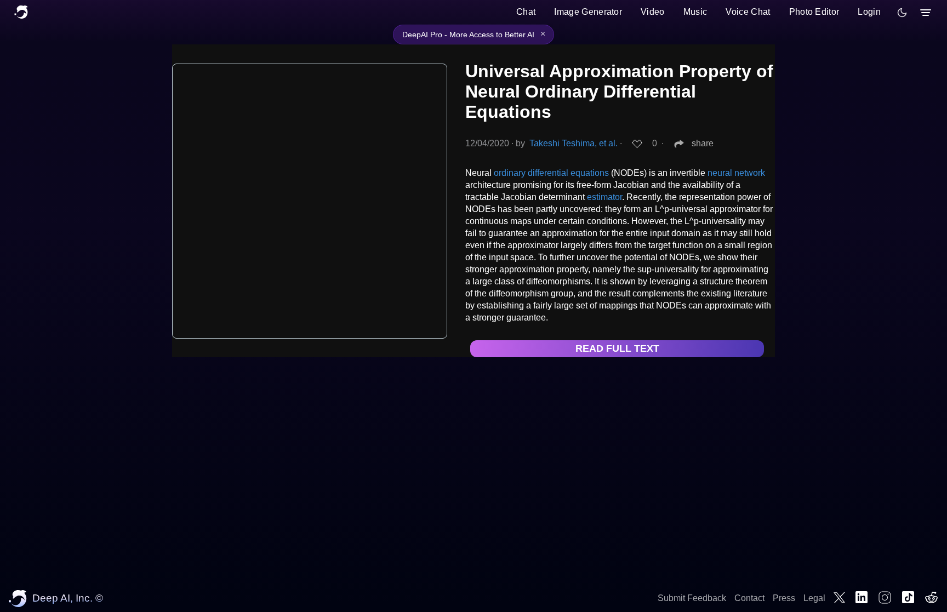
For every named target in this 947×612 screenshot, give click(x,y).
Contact (749, 598)
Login (869, 11)
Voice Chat (748, 11)
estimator (604, 197)
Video (653, 11)
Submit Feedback (692, 598)
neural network (736, 173)
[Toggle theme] (902, 12)
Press (784, 598)
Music (695, 11)
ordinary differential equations (551, 173)
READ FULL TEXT (617, 348)
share (703, 143)
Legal (814, 598)
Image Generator (588, 11)
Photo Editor (814, 11)
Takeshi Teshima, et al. (573, 143)
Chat (525, 11)
